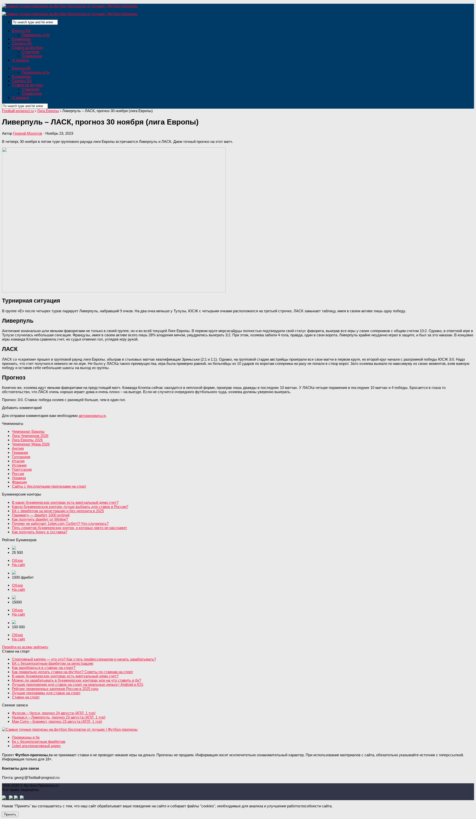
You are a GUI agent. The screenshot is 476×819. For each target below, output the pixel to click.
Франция (19, 482)
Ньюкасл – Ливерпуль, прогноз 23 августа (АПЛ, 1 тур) (58, 717)
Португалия (22, 469)
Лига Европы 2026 (27, 440)
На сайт (18, 565)
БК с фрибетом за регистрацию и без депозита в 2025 (58, 511)
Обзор (17, 560)
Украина (19, 478)
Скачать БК (22, 43)
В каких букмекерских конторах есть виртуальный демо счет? (65, 502)
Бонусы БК (21, 31)
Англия (18, 448)
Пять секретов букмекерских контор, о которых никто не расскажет (69, 528)
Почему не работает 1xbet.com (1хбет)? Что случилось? (60, 523)
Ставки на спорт (26, 697)
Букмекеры (21, 39)
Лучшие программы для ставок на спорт (46, 693)
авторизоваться (92, 415)
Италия (18, 461)
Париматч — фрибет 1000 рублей (40, 515)
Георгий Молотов (27, 133)
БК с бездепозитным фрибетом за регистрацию (52, 663)
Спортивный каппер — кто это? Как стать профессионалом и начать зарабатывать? (84, 659)
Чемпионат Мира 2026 (31, 444)
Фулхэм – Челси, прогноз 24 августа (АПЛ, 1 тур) (53, 713)
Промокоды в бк (36, 35)
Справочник (32, 56)
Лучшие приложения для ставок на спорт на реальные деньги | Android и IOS (77, 684)
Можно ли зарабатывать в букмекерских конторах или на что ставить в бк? (76, 680)
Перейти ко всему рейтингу (25, 647)
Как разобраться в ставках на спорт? (43, 667)
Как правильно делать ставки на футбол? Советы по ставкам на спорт (72, 672)
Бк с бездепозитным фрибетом (38, 741)
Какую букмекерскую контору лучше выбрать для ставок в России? (70, 506)
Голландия (21, 457)
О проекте (20, 60)
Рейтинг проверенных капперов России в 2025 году (55, 689)
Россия (18, 474)
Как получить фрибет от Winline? (40, 519)
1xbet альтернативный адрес (36, 746)
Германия (20, 452)
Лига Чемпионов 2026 (30, 436)
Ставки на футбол (27, 47)
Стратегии (30, 52)
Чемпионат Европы (28, 431)
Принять (10, 814)
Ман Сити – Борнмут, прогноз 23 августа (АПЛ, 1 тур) (57, 721)
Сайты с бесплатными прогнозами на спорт (49, 486)
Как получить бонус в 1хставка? (39, 532)
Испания (19, 465)
